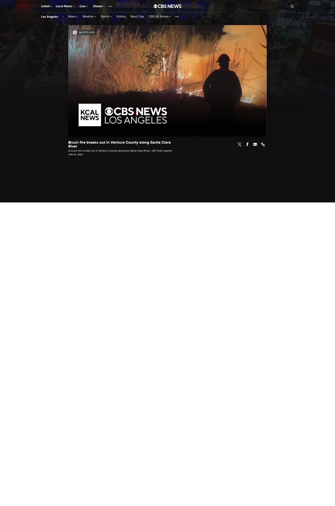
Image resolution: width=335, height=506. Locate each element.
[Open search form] (292, 6)
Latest (45, 6)
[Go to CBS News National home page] (167, 6)
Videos (121, 16)
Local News (64, 6)
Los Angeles (49, 17)
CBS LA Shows (159, 16)
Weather (89, 16)
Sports (105, 16)
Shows (98, 6)
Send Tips (137, 16)
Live (83, 6)
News (72, 16)
